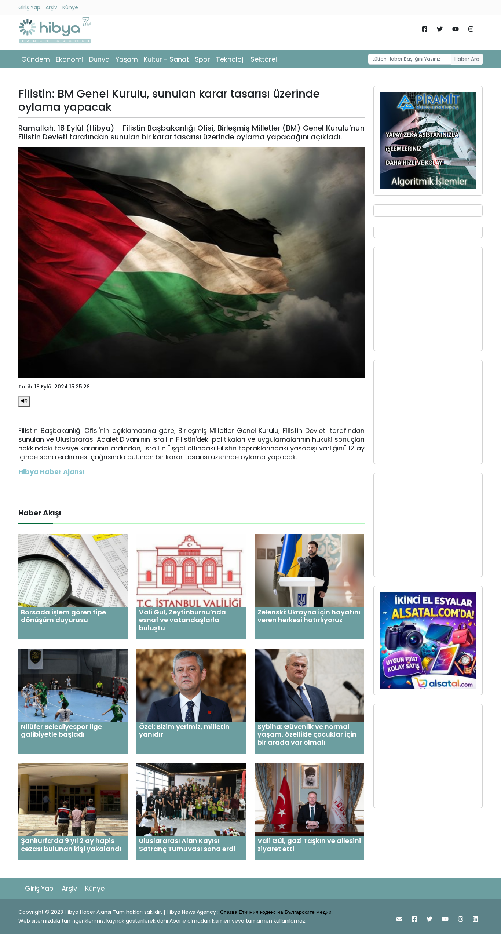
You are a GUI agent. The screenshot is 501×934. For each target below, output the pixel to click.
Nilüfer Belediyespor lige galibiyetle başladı (61, 730)
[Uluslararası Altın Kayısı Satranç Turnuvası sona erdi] (191, 799)
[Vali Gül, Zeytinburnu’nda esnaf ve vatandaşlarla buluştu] (191, 570)
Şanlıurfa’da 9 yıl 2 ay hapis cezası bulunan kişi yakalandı (71, 844)
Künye (70, 7)
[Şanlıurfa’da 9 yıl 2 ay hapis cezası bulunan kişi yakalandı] (73, 799)
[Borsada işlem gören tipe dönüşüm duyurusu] (73, 570)
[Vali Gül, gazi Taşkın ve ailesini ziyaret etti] (309, 799)
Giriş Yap (29, 7)
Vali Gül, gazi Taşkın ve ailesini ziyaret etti (309, 844)
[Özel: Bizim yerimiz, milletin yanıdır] (191, 684)
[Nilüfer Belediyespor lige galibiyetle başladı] (73, 684)
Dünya (99, 59)
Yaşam (127, 59)
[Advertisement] (428, 299)
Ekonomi (69, 59)
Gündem (35, 59)
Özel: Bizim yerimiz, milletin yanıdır (184, 730)
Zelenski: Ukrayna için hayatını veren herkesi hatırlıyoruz (309, 616)
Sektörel (264, 59)
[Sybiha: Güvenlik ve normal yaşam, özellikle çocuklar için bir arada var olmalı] (309, 684)
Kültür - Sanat (166, 59)
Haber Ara (466, 59)
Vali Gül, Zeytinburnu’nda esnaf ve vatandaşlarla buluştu (182, 620)
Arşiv (51, 7)
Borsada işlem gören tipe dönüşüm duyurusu (63, 616)
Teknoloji (230, 59)
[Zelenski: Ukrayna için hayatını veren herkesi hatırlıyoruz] (309, 570)
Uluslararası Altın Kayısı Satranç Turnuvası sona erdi (187, 844)
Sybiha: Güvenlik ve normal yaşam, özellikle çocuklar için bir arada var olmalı (306, 734)
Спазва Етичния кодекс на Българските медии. (276, 912)
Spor (202, 59)
